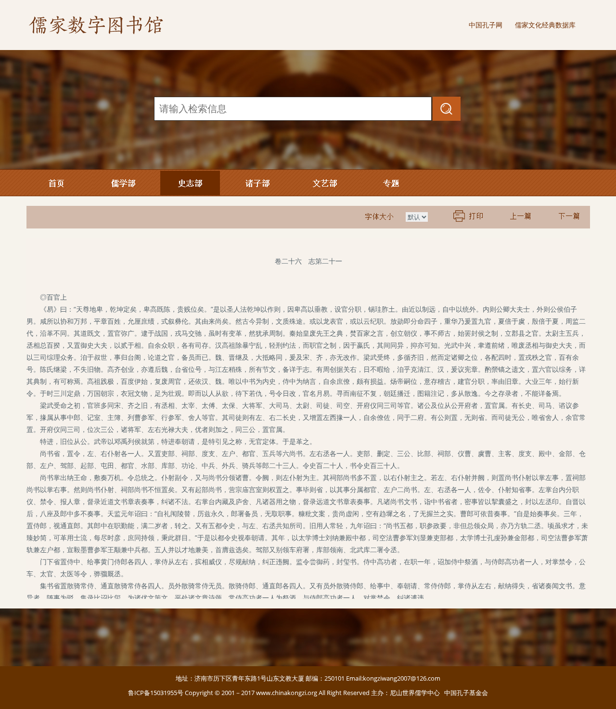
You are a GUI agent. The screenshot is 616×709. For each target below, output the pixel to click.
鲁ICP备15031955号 (155, 692)
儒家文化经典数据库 (545, 24)
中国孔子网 (485, 24)
